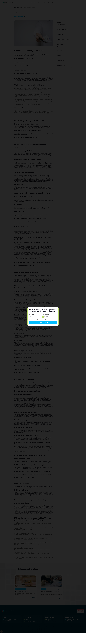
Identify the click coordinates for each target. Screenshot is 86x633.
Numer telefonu (46, 314)
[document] (43, 316)
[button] (57, 308)
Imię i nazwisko (32, 314)
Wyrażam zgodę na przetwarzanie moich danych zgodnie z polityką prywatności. (44, 319)
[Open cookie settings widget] (1, 631)
